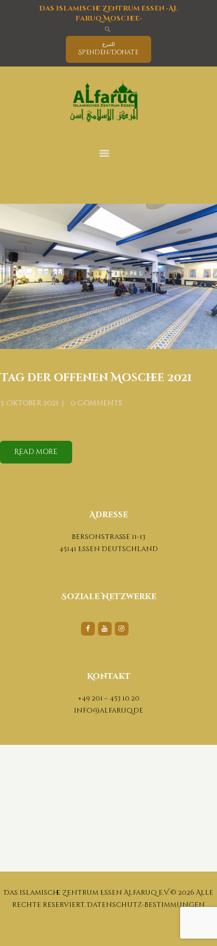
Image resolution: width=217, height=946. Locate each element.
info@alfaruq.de (108, 710)
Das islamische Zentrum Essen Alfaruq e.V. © (90, 892)
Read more (35, 452)
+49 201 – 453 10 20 (109, 698)
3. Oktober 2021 (29, 403)
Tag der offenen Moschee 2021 (96, 378)
